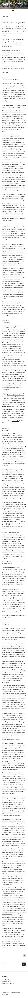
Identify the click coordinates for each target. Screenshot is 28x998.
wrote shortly (15, 421)
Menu (14, 10)
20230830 (6, 322)
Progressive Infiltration (10, 80)
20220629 (5, 430)
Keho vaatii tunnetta (7, 409)
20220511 (5, 625)
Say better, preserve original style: (13, 23)
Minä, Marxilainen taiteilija (8, 326)
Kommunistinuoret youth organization (11, 534)
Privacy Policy (5, 992)
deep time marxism (7, 563)
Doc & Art (15, 3)
